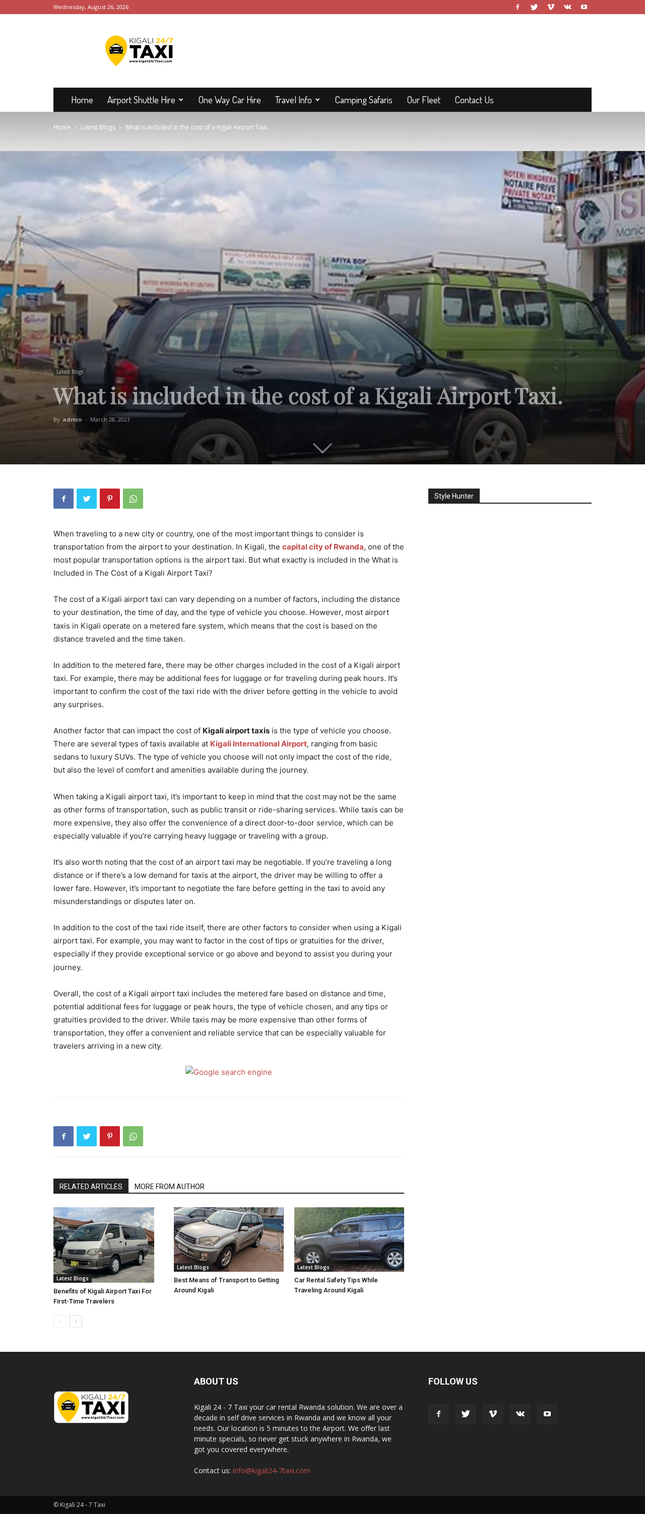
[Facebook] (517, 7)
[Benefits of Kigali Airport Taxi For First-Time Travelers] (108, 1245)
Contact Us (474, 99)
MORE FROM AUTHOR (170, 1187)
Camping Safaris (364, 99)
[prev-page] (59, 1321)
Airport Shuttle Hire (141, 99)
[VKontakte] (567, 7)
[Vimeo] (550, 7)
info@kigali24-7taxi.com (271, 1470)
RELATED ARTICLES (90, 1187)
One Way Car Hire (229, 99)
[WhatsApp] (133, 499)
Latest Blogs (98, 127)
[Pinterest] (110, 499)
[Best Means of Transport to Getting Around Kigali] (229, 1239)
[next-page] (76, 1321)
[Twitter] (534, 7)
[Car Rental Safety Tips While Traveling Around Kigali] (349, 1239)
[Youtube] (584, 7)
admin (72, 419)
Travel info (293, 99)
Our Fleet (423, 99)
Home (82, 99)
